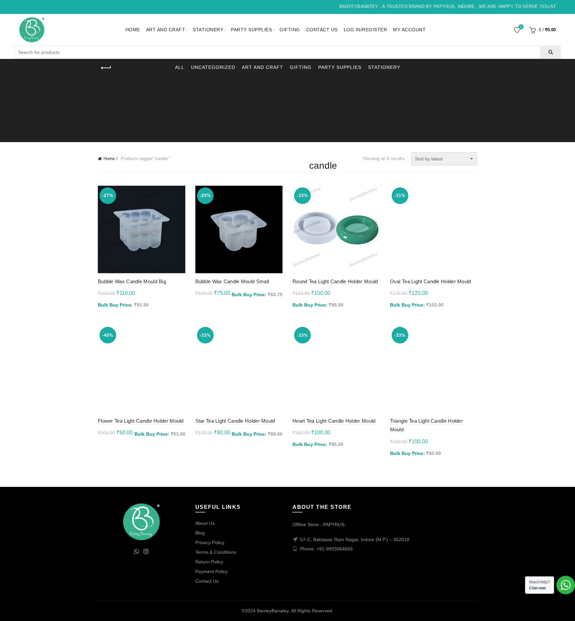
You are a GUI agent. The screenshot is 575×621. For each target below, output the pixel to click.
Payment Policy (211, 571)
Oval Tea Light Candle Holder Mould (430, 281)
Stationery (208, 29)
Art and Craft (165, 29)
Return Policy (209, 561)
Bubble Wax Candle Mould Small (232, 281)
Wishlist (521, 27)
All (179, 67)
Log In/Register (365, 29)
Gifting (290, 29)
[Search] (550, 52)
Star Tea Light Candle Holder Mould (235, 421)
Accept (551, 610)
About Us (205, 523)
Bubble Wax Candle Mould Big (132, 281)
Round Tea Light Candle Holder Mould (335, 281)
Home (132, 29)
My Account (409, 29)
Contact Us (322, 29)
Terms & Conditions (215, 552)
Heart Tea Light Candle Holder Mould (334, 421)
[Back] (106, 68)
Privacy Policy (209, 542)
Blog (200, 532)
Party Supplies (251, 29)
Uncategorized (213, 67)
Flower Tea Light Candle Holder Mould (141, 421)
